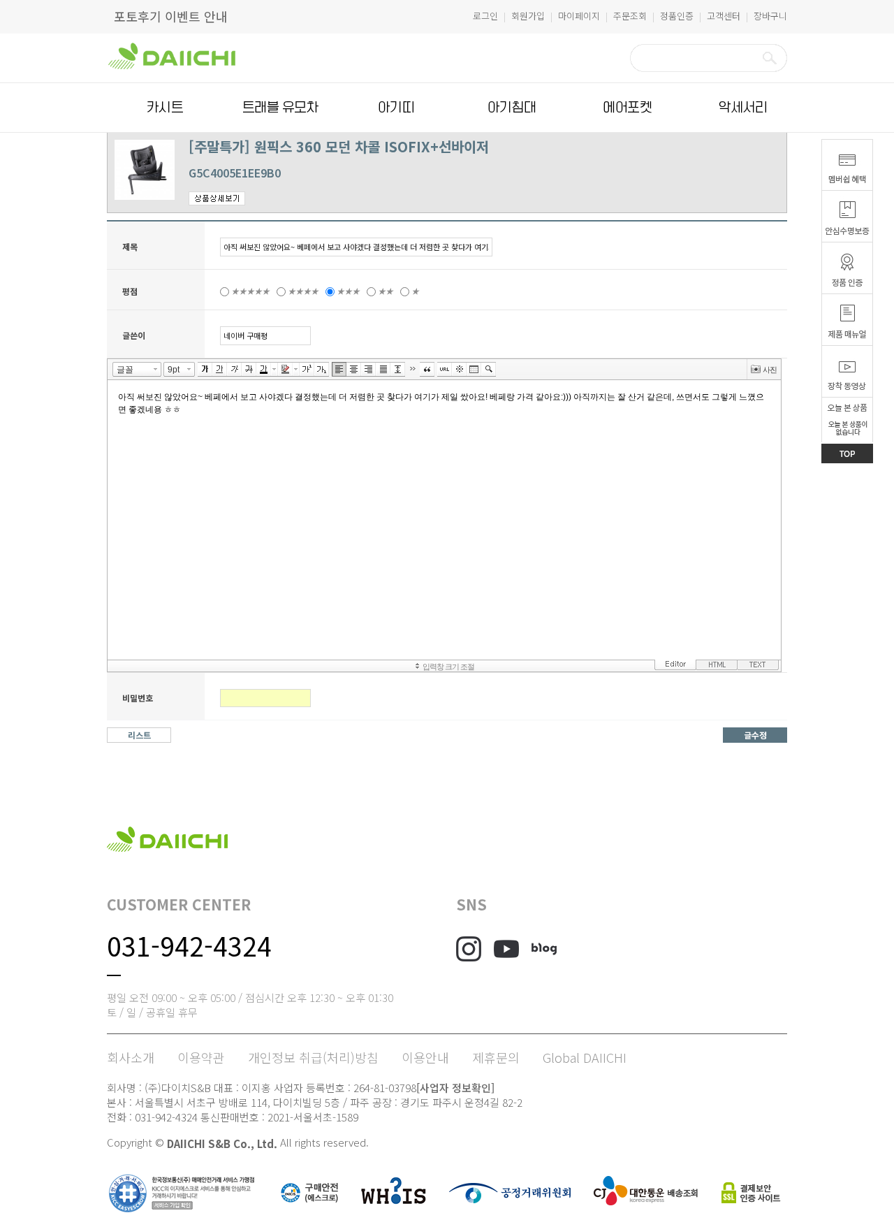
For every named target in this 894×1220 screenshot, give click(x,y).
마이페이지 (579, 15)
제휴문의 (496, 1057)
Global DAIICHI (584, 1057)
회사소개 (130, 1057)
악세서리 (743, 108)
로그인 (485, 15)
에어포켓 (627, 108)
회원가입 (528, 15)
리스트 (139, 735)
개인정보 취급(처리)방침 (313, 1057)
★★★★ (303, 291)
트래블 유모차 (280, 108)
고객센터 (723, 15)
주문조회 (630, 15)
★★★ (348, 291)
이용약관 (201, 1057)
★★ (385, 291)
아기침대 (512, 108)
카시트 (165, 108)
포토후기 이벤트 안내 (171, 16)
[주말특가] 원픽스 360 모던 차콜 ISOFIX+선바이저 (339, 146)
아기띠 (396, 108)
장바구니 (770, 15)
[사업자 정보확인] (455, 1087)
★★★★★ (250, 291)
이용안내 (425, 1057)
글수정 (755, 735)
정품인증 (677, 15)
